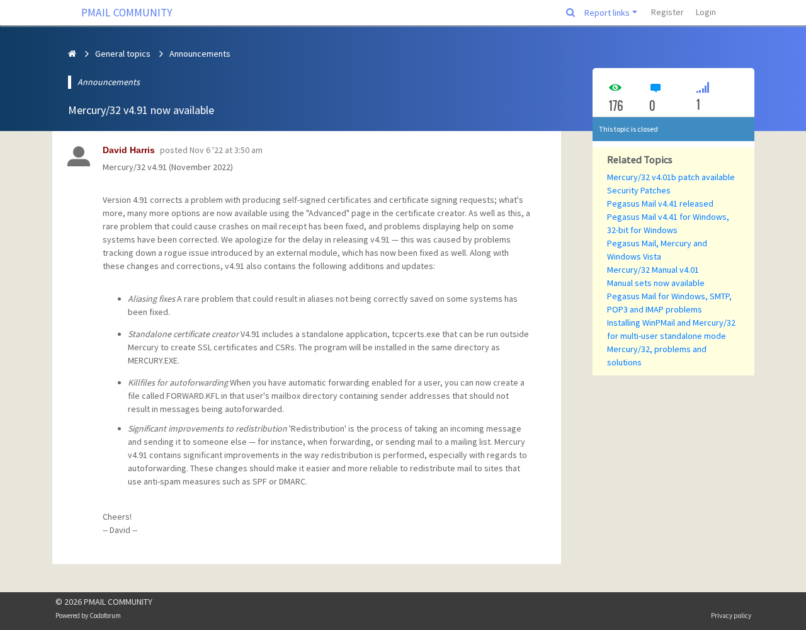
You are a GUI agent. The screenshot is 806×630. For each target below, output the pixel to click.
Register (667, 12)
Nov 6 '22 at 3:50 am (226, 150)
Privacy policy (731, 615)
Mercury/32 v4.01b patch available (671, 177)
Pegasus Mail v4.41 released (660, 203)
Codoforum (105, 615)
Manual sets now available (656, 283)
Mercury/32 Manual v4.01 (653, 269)
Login (706, 12)
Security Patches (639, 190)
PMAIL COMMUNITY (127, 13)
